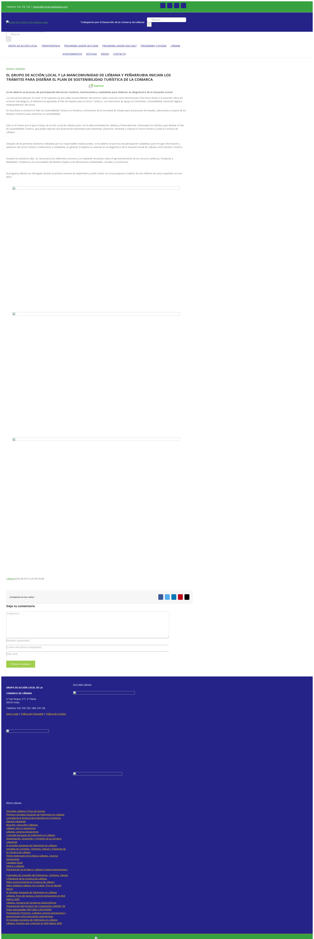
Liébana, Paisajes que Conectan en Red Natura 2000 (34, 923)
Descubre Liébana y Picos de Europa (25, 811)
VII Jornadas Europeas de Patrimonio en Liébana (31, 919)
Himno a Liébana (15, 866)
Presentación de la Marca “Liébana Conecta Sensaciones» (37, 869)
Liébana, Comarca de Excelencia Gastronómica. (31, 902)
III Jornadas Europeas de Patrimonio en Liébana (31, 845)
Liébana (10, 578)
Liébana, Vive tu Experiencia (20, 828)
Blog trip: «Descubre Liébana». (22, 824)
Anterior (10, 68)
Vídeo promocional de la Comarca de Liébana (30, 882)
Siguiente (20, 68)
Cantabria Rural (14, 862)
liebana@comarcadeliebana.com (50, 6)
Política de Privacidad (32, 713)
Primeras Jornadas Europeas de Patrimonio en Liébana (35, 814)
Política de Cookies (56, 713)
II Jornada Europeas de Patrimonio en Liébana (30, 835)
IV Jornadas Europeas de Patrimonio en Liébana (31, 892)
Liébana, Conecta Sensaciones (22, 831)
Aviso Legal (12, 713)
